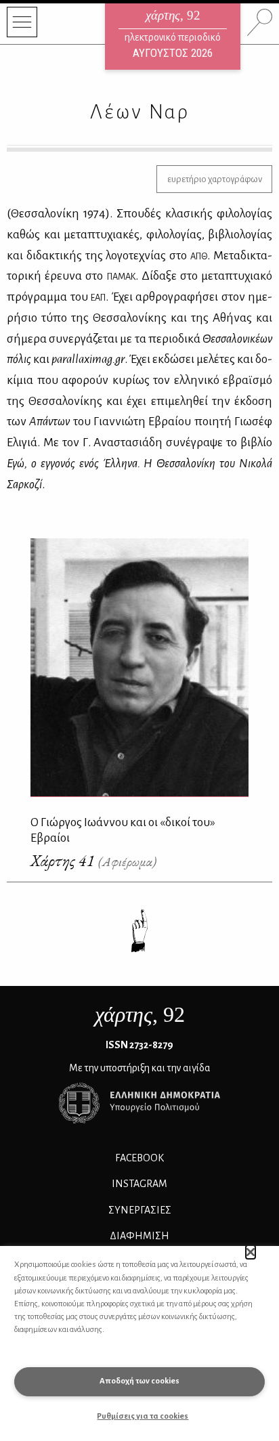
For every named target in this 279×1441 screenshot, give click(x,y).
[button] (250, 1252)
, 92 (140, 1014)
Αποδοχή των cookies (139, 1381)
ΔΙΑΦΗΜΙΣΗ (139, 1235)
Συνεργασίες (139, 1210)
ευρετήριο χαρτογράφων (214, 179)
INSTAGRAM (139, 1183)
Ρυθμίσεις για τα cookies (142, 1416)
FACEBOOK (139, 1158)
